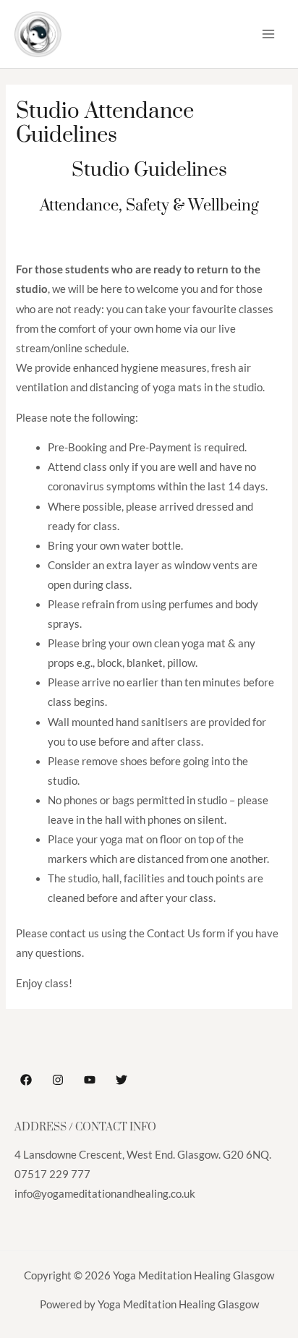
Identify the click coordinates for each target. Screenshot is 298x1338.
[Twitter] (121, 1079)
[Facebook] (26, 1079)
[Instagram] (57, 1079)
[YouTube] (89, 1079)
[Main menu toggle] (268, 34)
